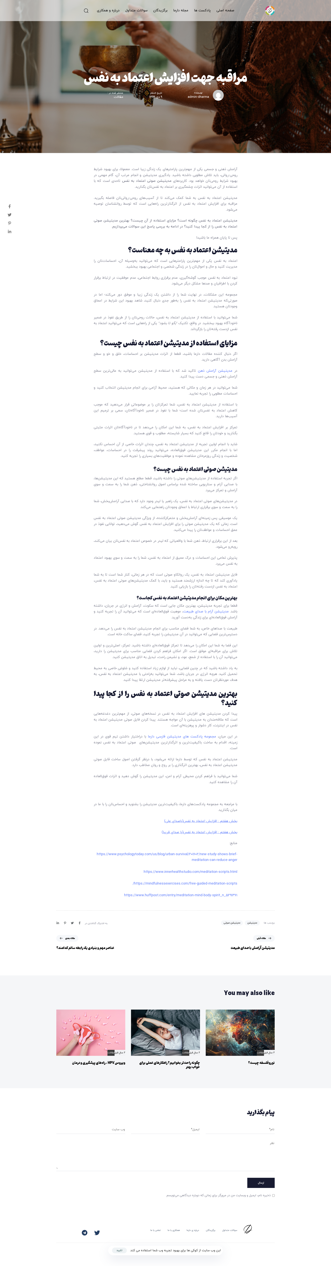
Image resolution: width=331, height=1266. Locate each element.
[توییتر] (5, 215)
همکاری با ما (174, 1230)
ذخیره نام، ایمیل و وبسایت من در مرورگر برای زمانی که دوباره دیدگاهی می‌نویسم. (218, 1195)
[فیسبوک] (5, 206)
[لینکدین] (5, 232)
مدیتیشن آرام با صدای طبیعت (206, 611)
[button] (86, 10)
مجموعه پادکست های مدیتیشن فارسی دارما (182, 736)
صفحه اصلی (225, 10)
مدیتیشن (252, 923)
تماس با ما (155, 1230)
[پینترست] (5, 223)
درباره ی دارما (193, 1230)
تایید (119, 1250)
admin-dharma (198, 97)
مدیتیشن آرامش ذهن (215, 370)
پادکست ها (202, 10)
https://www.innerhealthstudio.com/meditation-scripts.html (190, 872)
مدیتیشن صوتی (232, 923)
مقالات (118, 97)
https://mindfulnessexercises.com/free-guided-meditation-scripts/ (185, 883)
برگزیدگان (210, 1230)
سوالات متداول (136, 10)
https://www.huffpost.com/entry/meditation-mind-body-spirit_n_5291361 (180, 895)
